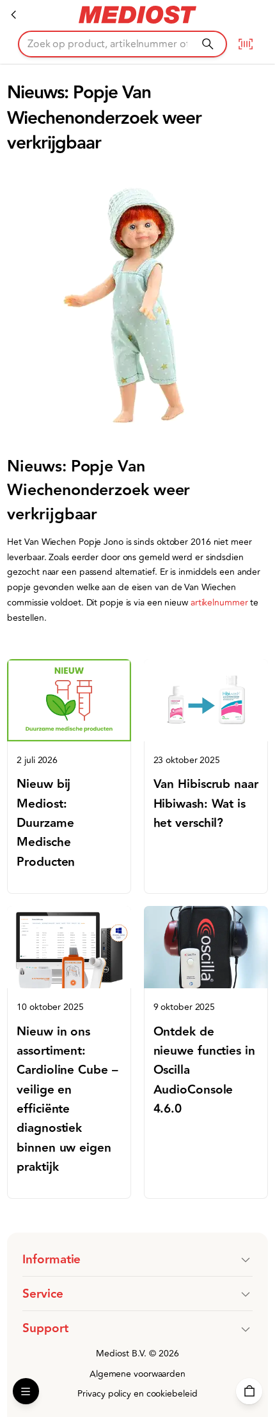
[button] (137, 1259)
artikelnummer (221, 602)
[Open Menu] (26, 1391)
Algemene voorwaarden (137, 1374)
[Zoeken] (207, 43)
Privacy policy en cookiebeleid (137, 1393)
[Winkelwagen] (249, 1391)
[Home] (14, 15)
